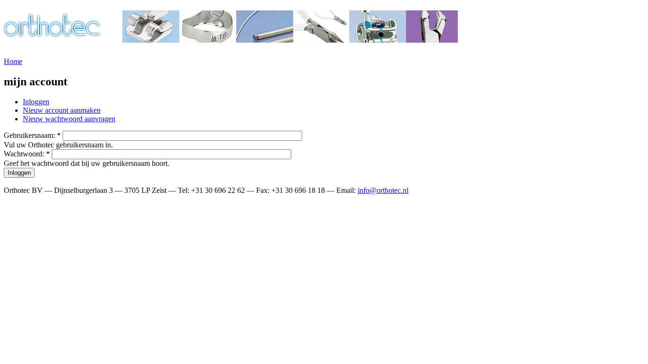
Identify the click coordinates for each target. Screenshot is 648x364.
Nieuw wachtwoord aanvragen (69, 119)
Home (13, 61)
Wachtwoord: (27, 154)
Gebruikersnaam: (32, 135)
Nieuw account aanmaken (62, 110)
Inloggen (36, 102)
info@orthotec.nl (383, 190)
